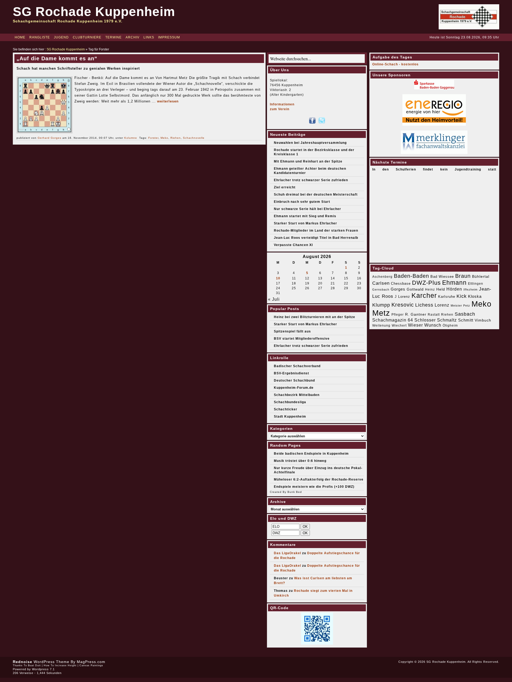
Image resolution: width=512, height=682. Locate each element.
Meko (164, 137)
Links (148, 37)
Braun (463, 276)
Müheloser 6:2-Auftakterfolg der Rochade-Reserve (318, 479)
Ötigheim (450, 325)
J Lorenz (402, 297)
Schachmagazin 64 (392, 320)
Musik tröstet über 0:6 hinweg (300, 461)
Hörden (454, 289)
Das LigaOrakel (287, 553)
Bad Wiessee (442, 277)
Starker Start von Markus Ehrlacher (305, 223)
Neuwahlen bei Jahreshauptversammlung (310, 143)
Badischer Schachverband (297, 366)
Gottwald (415, 289)
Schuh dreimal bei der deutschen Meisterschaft (316, 194)
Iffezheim (470, 289)
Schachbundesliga (290, 402)
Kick (462, 296)
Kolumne (130, 137)
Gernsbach (380, 289)
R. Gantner (415, 314)
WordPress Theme (51, 662)
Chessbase (401, 283)
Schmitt (465, 320)
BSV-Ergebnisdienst (291, 373)
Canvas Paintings (91, 665)
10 (278, 278)
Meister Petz (460, 305)
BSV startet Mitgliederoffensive (302, 338)
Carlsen (381, 283)
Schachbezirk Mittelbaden (296, 395)
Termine (113, 37)
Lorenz (442, 305)
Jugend (61, 37)
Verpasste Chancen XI (293, 245)
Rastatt (434, 314)
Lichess (424, 305)
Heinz (430, 289)
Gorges (398, 289)
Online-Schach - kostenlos (395, 64)
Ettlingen (475, 284)
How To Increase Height (60, 665)
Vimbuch (483, 320)
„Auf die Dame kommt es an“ (57, 58)
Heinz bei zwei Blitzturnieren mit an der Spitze (314, 317)
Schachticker (285, 409)
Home (20, 37)
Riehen (175, 137)
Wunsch (432, 325)
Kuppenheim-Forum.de (294, 388)
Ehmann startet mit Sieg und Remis (305, 216)
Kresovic (402, 305)
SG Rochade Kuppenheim (94, 12)
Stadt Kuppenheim (290, 416)
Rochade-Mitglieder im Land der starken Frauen (316, 230)
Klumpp (381, 305)
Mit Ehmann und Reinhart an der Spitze (308, 161)
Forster (153, 137)
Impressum (169, 37)
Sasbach (465, 314)
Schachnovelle (194, 137)
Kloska (475, 296)
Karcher (424, 295)
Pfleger (397, 314)
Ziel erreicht (284, 187)
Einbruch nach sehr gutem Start (302, 202)
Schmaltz (447, 320)
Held (440, 289)
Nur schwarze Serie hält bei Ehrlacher (307, 209)
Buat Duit (34, 665)
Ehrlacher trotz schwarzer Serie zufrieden (311, 180)
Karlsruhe (446, 297)
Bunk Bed (294, 491)
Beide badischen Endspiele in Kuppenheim (311, 453)
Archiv (132, 37)
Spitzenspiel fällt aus (292, 331)
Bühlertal (480, 277)
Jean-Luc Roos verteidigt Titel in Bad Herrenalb (316, 238)
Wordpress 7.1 (43, 669)
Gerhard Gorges (49, 137)
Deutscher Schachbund (294, 380)
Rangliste (39, 37)
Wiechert (399, 325)
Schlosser (425, 320)
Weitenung (381, 325)
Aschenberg (382, 276)
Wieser (415, 325)
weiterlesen (168, 101)
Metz (381, 312)
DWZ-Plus (426, 282)
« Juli (274, 299)
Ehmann (454, 282)
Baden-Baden (411, 276)
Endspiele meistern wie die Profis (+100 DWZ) (314, 487)
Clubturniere (87, 37)
